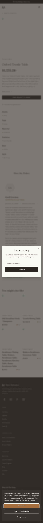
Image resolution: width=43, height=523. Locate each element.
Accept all (21, 506)
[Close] (39, 248)
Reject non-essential (22, 511)
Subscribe (21, 269)
